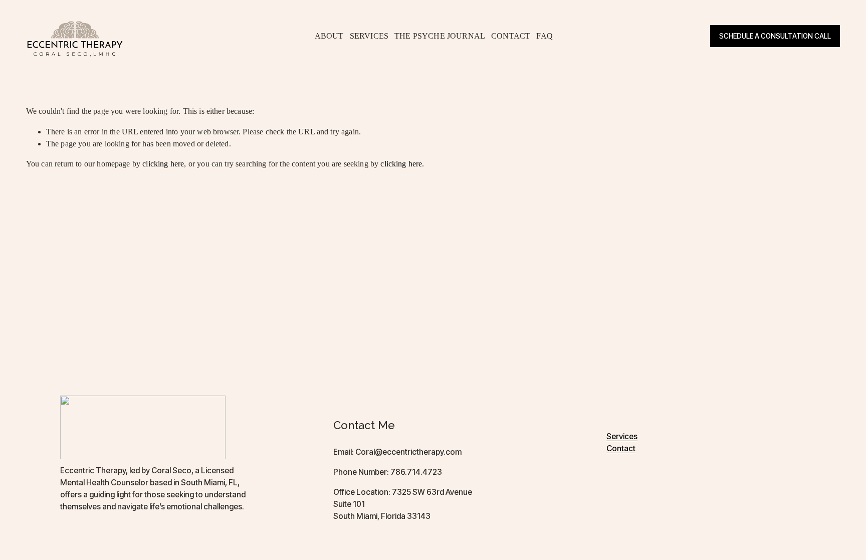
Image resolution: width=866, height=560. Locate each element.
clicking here (163, 163)
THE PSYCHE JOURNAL (439, 36)
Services (621, 437)
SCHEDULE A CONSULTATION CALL (775, 36)
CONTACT (510, 36)
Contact (620, 449)
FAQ (544, 36)
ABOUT (329, 36)
